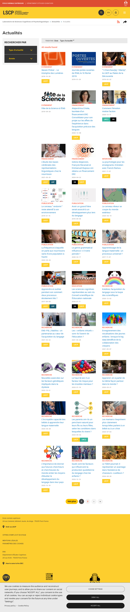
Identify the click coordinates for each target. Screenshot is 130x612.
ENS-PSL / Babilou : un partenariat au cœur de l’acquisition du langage (53, 333)
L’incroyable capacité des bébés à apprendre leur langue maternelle (53, 422)
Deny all (95, 597)
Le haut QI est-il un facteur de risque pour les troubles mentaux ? (82, 381)
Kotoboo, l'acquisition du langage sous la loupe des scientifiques (113, 292)
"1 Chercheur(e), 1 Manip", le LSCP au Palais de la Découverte (114, 73)
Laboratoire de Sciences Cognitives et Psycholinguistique (16, 12)
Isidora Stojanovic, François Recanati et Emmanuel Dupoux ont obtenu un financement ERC (83, 168)
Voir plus (72, 501)
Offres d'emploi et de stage (14, 535)
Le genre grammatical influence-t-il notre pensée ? (82, 251)
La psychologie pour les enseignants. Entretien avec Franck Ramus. (113, 165)
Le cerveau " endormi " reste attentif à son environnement (52, 209)
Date (56, 41)
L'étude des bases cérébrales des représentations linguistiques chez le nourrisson (51, 168)
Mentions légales (10, 541)
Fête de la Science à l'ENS (53, 108)
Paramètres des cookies (13, 544)
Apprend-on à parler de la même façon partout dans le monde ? (113, 381)
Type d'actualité (67, 41)
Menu (124, 13)
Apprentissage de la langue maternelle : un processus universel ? (112, 251)
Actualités (56, 22)
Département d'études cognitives (40, 3)
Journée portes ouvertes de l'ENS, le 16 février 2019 (83, 73)
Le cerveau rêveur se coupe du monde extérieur (112, 209)
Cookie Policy (23, 606)
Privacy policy (10, 606)
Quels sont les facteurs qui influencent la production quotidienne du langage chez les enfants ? (83, 470)
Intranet (116, 13)
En (108, 12)
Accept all (95, 606)
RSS (118, 21)
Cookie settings (95, 589)
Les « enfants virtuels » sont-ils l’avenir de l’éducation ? (82, 333)
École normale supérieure (13, 3)
